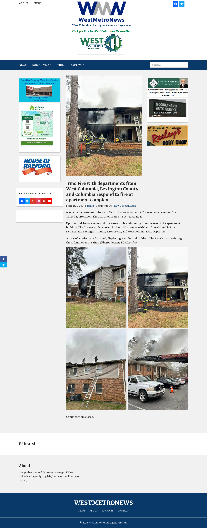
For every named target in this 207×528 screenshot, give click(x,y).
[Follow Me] (181, 3)
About (23, 3)
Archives (107, 510)
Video (61, 64)
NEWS (38, 3)
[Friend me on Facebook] (175, 3)
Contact (77, 64)
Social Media (42, 64)
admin (90, 205)
